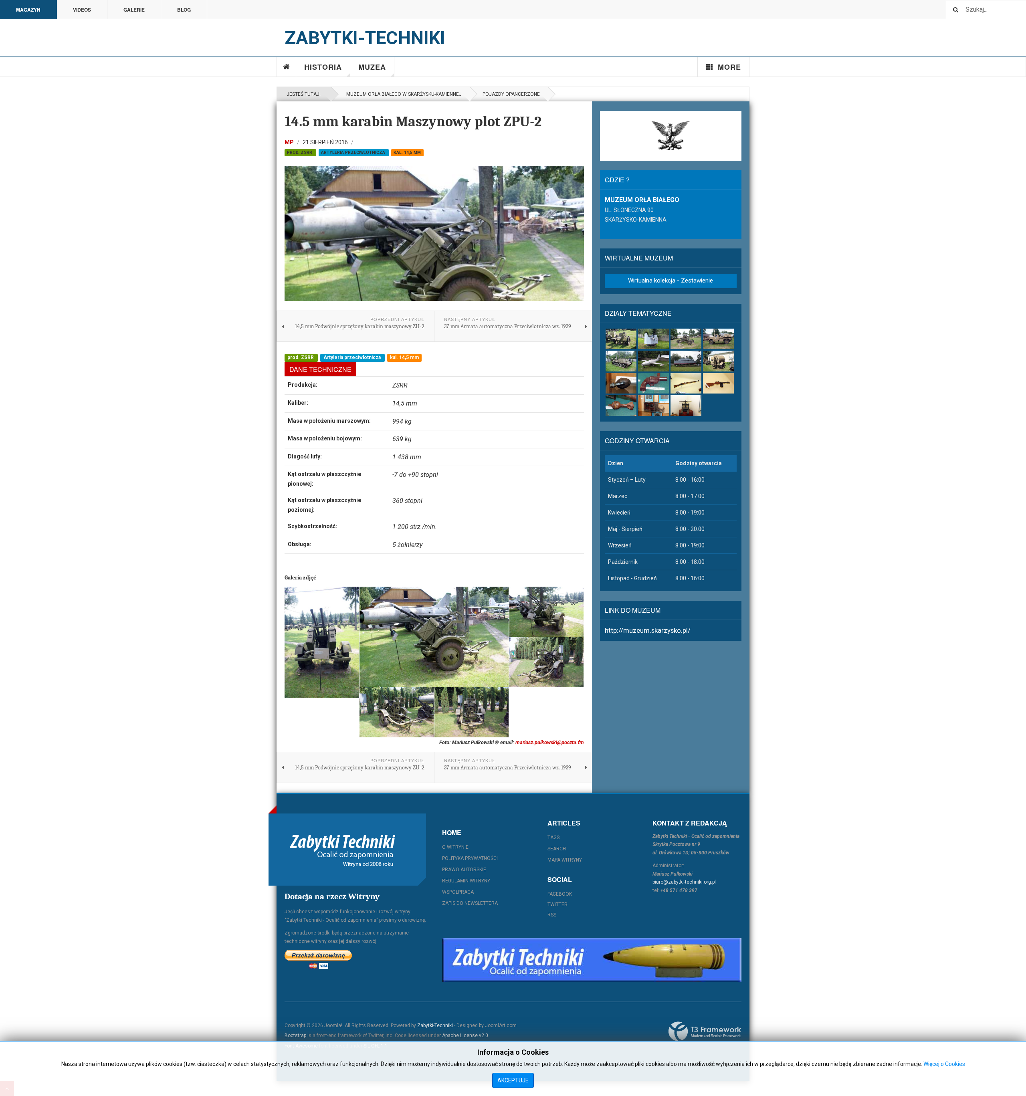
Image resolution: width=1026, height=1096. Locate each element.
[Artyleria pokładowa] (653, 339)
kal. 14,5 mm (407, 152)
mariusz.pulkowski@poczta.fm (549, 742)
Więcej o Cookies (944, 1064)
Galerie (134, 9)
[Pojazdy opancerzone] (621, 361)
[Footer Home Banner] (591, 960)
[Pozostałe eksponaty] (686, 405)
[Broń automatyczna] (718, 383)
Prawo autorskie (464, 869)
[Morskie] (686, 361)
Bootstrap (295, 1035)
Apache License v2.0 (465, 1035)
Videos (82, 9)
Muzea (372, 67)
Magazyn (28, 9)
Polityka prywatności (470, 858)
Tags (553, 837)
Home (286, 67)
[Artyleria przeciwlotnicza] (686, 339)
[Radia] (653, 405)
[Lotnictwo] (653, 361)
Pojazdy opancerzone (511, 94)
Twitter (557, 904)
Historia (323, 67)
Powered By (705, 1031)
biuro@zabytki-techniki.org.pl (684, 882)
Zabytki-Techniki (435, 1025)
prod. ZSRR (300, 152)
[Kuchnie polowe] (718, 361)
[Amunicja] (621, 405)
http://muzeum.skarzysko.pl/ (648, 630)
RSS (551, 915)
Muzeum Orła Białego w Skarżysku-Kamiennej (403, 94)
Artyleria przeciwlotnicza (353, 152)
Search (556, 849)
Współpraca (458, 892)
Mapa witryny (564, 860)
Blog (184, 9)
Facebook (559, 894)
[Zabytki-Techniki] (343, 849)
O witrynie (455, 847)
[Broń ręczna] (653, 383)
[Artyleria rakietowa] (718, 339)
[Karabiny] (686, 383)
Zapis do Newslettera (470, 903)
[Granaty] (621, 383)
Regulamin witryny (466, 881)
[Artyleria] (621, 339)
